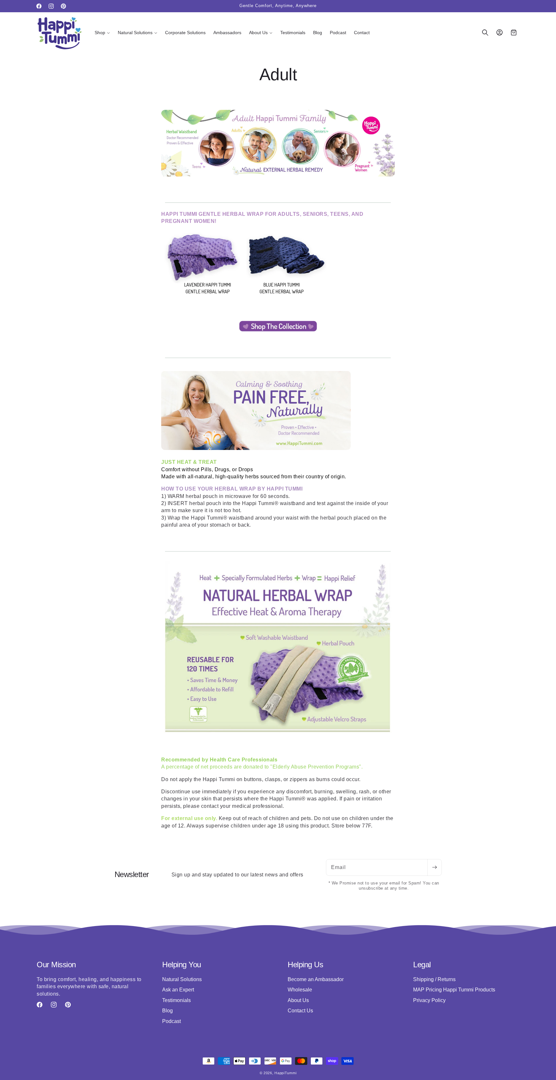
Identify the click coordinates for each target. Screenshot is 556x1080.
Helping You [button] (181, 964)
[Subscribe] (434, 867)
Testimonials (176, 1000)
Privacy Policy (429, 1000)
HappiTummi (285, 1073)
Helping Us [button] (305, 964)
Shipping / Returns (434, 979)
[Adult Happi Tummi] (278, 331)
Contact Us (300, 1010)
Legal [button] (422, 964)
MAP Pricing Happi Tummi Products (454, 989)
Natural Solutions (182, 979)
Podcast (171, 1021)
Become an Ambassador (316, 979)
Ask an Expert (178, 989)
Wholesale (300, 989)
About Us (298, 1000)
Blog (167, 1010)
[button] (102, 32)
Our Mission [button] (56, 964)
